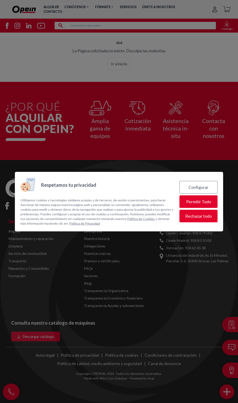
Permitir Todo (198, 201)
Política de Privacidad (84, 223)
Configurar (198, 187)
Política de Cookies (141, 219)
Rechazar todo (198, 216)
